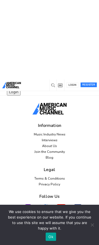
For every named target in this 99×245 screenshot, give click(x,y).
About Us (49, 146)
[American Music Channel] (49, 108)
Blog (49, 157)
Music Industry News (49, 134)
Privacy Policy (49, 184)
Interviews (49, 140)
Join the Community (49, 152)
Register (88, 84)
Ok (50, 237)
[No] (92, 225)
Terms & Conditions (49, 178)
